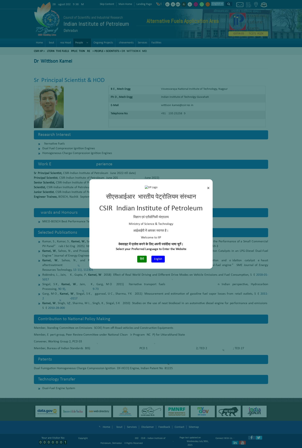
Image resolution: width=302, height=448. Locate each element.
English (158, 259)
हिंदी (142, 259)
